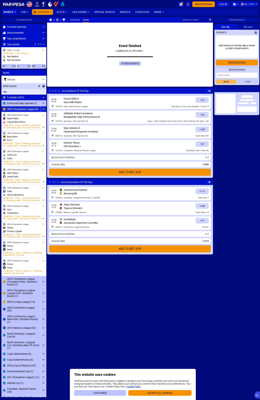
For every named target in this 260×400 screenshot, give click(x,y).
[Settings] (235, 4)
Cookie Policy (133, 386)
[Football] (57, 20)
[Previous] (35, 44)
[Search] (210, 20)
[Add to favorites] (43, 50)
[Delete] (209, 91)
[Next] (43, 44)
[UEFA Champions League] (64, 20)
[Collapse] (43, 97)
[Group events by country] (43, 86)
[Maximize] (43, 27)
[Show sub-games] (43, 127)
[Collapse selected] (39, 86)
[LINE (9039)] (50, 20)
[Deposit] (188, 4)
